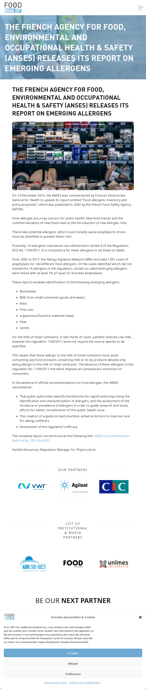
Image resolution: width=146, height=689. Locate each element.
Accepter (73, 653)
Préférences (73, 674)
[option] (52, 486)
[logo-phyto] (13, 7)
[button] (140, 617)
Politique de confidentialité (84, 682)
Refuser (73, 663)
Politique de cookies (55, 682)
